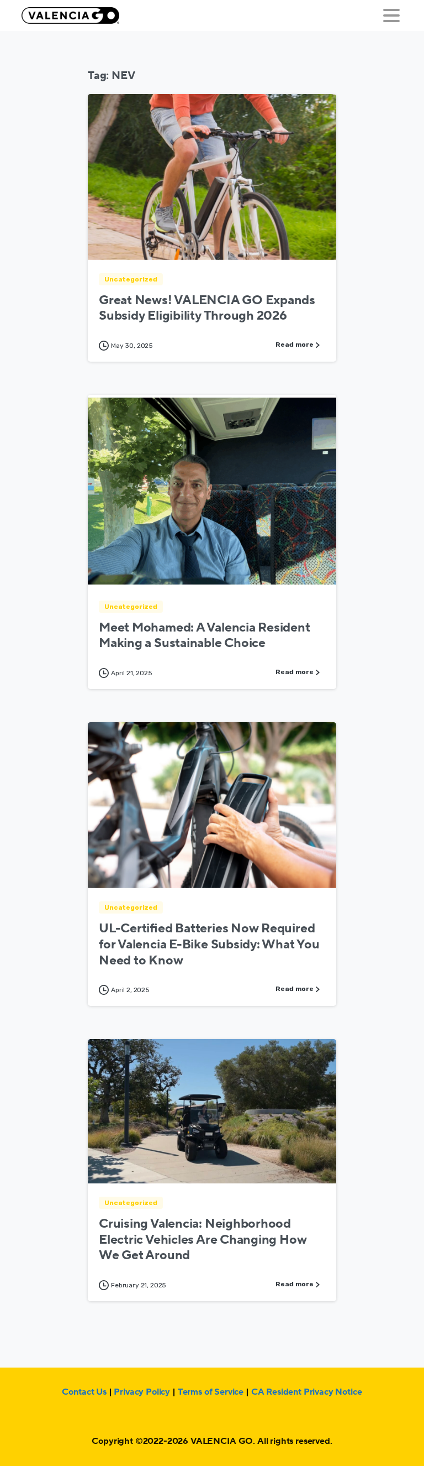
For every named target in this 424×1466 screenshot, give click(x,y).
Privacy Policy (142, 1391)
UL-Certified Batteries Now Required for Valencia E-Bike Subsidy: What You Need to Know (209, 944)
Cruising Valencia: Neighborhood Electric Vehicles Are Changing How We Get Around (202, 1240)
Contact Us (84, 1391)
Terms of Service (210, 1391)
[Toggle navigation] (391, 15)
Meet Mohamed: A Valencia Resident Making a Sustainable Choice (204, 635)
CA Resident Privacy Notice (306, 1391)
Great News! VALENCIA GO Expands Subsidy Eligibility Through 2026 (207, 308)
